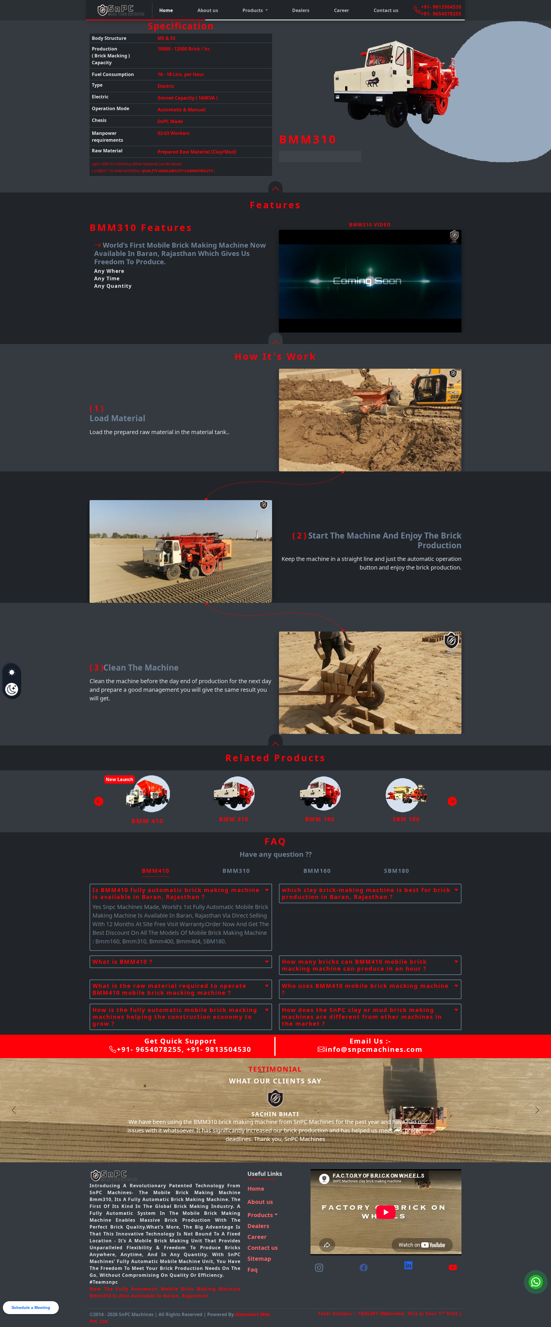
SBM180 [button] (396, 871)
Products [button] (253, 10)
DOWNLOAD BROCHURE (320, 156)
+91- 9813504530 (441, 7)
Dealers (300, 10)
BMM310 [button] (236, 871)
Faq (252, 1269)
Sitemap (259, 1258)
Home (166, 10)
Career (341, 10)
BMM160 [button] (317, 871)
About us (207, 10)
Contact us (386, 10)
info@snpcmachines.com (374, 1049)
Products (260, 1215)
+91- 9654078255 (441, 14)
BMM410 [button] (155, 871)
